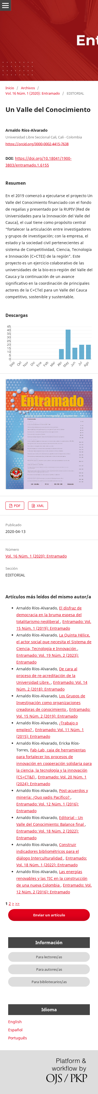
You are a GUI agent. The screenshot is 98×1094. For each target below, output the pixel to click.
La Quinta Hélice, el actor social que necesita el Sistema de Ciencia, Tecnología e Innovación (53, 641)
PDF (16, 505)
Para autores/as (49, 969)
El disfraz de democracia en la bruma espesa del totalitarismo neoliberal (49, 614)
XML (40, 505)
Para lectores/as (49, 956)
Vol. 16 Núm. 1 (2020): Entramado (32, 93)
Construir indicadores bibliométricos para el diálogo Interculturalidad (47, 851)
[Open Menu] (5, 5)
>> (17, 903)
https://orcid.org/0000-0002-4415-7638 (37, 143)
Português (17, 1037)
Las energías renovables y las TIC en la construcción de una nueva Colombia (51, 878)
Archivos (28, 87)
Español (15, 1029)
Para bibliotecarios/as (49, 981)
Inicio (9, 87)
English (15, 1021)
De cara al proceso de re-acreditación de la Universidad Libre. (46, 675)
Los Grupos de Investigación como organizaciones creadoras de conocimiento (50, 702)
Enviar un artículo (49, 915)
